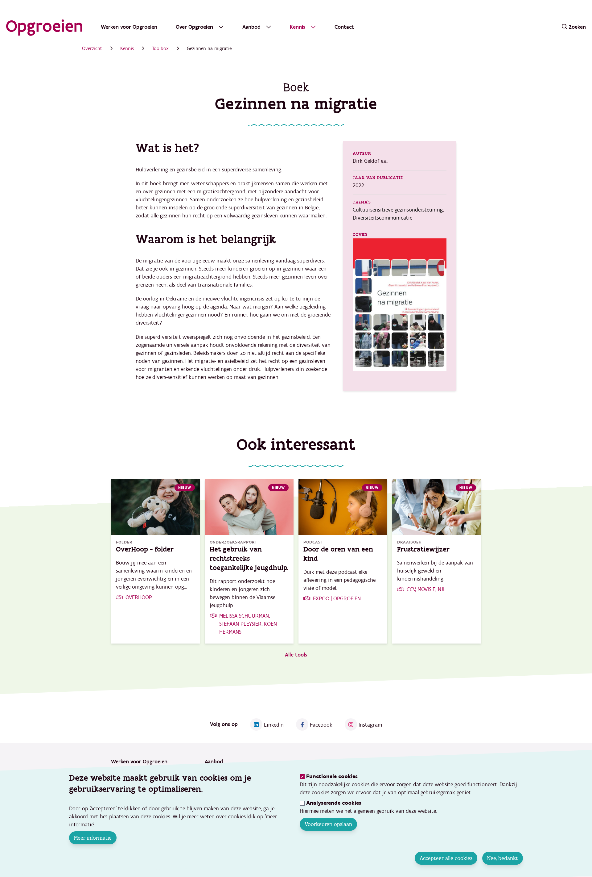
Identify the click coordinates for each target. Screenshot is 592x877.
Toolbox (160, 48)
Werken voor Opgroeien (129, 27)
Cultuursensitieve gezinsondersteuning (398, 209)
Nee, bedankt (502, 858)
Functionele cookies (332, 776)
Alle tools (296, 654)
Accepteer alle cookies (446, 858)
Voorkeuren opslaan (328, 824)
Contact (344, 27)
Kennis (127, 48)
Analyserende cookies (333, 803)
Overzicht (92, 48)
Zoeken (577, 27)
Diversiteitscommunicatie (382, 217)
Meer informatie (93, 837)
